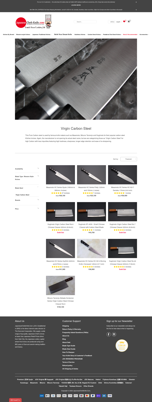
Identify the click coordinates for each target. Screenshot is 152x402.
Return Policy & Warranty (71, 329)
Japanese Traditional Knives (41, 34)
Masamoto (34, 383)
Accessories (144, 34)
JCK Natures (89, 379)
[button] (56, 193)
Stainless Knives (80, 34)
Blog (64, 339)
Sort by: (116, 159)
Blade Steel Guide (68, 349)
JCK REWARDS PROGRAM (72, 359)
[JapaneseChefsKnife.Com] (33, 22)
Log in (118, 22)
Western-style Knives (23, 34)
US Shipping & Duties (70, 369)
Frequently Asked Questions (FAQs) (75, 332)
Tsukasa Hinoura (75, 386)
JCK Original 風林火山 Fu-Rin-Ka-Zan (68, 379)
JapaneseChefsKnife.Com (81, 391)
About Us (65, 336)
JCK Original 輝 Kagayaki (44, 379)
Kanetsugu (24, 383)
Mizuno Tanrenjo (53, 383)
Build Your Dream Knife (63, 34)
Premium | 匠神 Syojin (25, 379)
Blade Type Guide (68, 345)
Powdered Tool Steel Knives (112, 34)
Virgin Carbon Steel (76, 128)
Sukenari (128, 383)
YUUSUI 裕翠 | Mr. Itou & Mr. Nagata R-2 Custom (78, 383)
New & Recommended (130, 34)
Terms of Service (68, 362)
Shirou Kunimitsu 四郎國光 (113, 383)
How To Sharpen (68, 352)
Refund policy (67, 365)
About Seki (66, 342)
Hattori (98, 379)
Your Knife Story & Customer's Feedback (77, 355)
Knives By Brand (8, 34)
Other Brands (88, 386)
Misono (42, 383)
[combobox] (85, 21)
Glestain (132, 379)
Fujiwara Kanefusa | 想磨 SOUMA (115, 379)
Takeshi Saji (63, 386)
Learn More (76, 5)
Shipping (65, 326)
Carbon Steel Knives (94, 34)
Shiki (100, 383)
